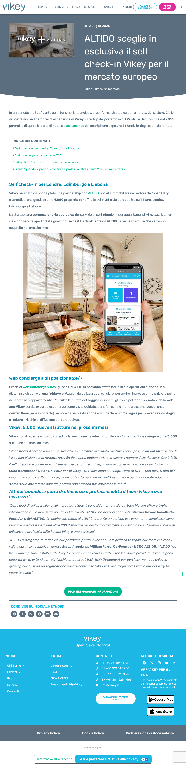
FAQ (54, 672)
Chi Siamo (41, 7)
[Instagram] (159, 663)
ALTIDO (93, 193)
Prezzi (76, 7)
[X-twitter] (151, 663)
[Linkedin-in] (174, 663)
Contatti (108, 7)
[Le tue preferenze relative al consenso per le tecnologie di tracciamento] (182, 573)
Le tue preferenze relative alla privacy (108, 759)
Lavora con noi (62, 665)
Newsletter (59, 678)
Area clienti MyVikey (66, 684)
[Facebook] (144, 663)
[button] (14, 614)
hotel (56, 126)
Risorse (89, 7)
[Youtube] (166, 663)
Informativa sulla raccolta (54, 759)
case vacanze (74, 126)
